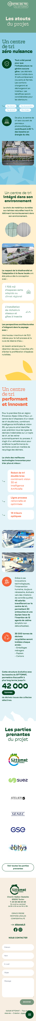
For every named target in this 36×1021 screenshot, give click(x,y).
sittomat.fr (20, 925)
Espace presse (18, 913)
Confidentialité (18, 919)
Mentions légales (18, 916)
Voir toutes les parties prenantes (18, 867)
